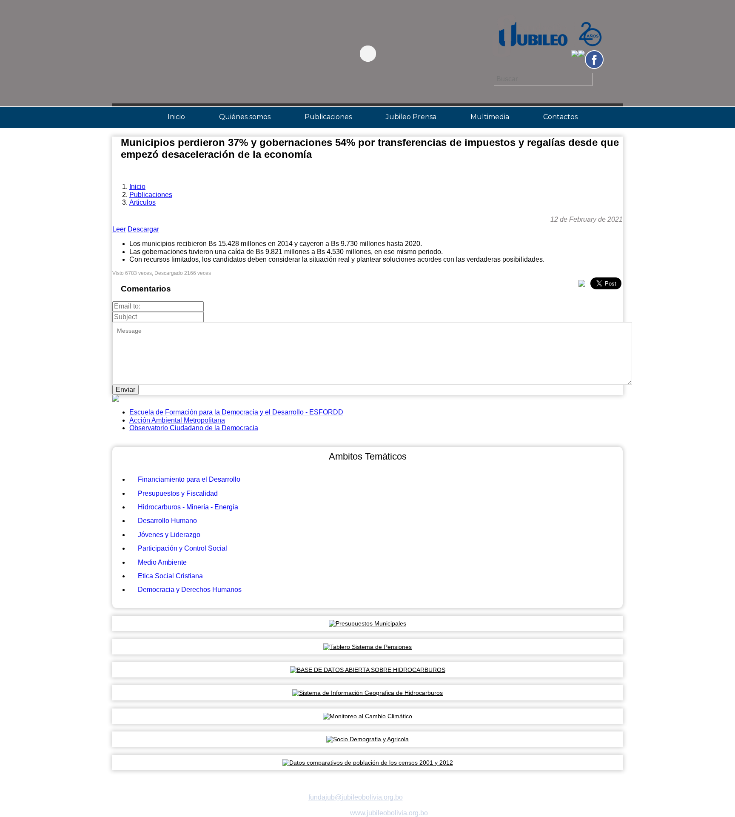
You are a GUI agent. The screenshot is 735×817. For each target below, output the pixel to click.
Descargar (143, 229)
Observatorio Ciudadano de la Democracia (193, 427)
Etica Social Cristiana (170, 576)
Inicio (176, 117)
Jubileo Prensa (411, 117)
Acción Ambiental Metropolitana (177, 420)
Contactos (560, 117)
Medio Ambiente (162, 562)
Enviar (125, 389)
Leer (119, 229)
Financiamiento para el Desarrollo (189, 479)
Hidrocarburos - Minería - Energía (188, 507)
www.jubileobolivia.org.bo (389, 813)
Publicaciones (328, 117)
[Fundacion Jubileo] (546, 60)
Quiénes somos (245, 117)
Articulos (142, 202)
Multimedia (489, 117)
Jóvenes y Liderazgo (169, 534)
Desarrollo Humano (167, 520)
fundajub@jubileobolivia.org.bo (355, 797)
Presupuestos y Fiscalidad (178, 493)
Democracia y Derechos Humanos (190, 589)
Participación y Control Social (182, 548)
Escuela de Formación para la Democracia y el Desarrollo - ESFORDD (236, 412)
